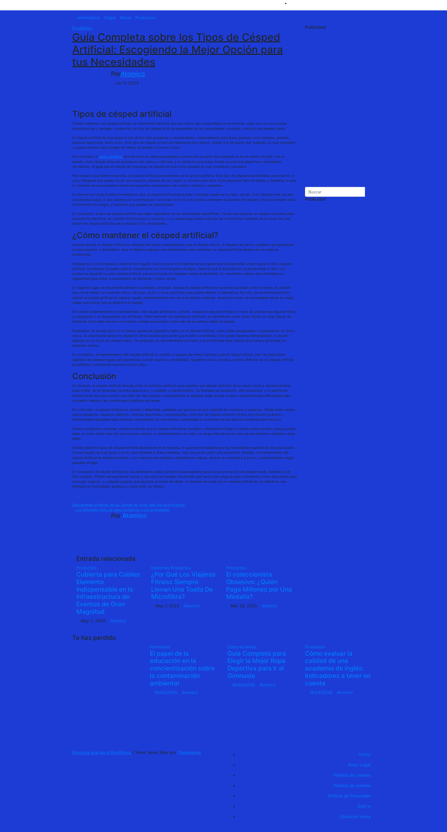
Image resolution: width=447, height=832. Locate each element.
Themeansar (189, 752)
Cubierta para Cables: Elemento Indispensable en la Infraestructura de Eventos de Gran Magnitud (108, 593)
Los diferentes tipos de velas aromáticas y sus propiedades (122, 510)
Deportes (161, 567)
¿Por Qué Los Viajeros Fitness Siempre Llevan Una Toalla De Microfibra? (183, 585)
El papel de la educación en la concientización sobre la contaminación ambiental (182, 668)
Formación (160, 646)
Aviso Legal (359, 764)
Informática (88, 17)
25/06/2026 (84, 735)
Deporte (236, 646)
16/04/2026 (166, 692)
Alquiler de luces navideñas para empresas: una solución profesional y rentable (88, 687)
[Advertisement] (340, 109)
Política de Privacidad (349, 795)
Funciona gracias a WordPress (102, 752)
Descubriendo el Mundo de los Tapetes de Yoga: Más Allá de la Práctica (128, 505)
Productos (145, 17)
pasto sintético (110, 156)
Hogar (110, 17)
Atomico (133, 74)
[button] (373, 17)
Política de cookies (352, 775)
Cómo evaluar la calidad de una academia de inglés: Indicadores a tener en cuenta (338, 668)
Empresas (81, 646)
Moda (125, 17)
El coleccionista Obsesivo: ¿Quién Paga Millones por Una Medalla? (259, 585)
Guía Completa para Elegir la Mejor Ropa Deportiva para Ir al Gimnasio (256, 664)
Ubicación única (355, 816)
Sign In (364, 806)
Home (365, 754)
